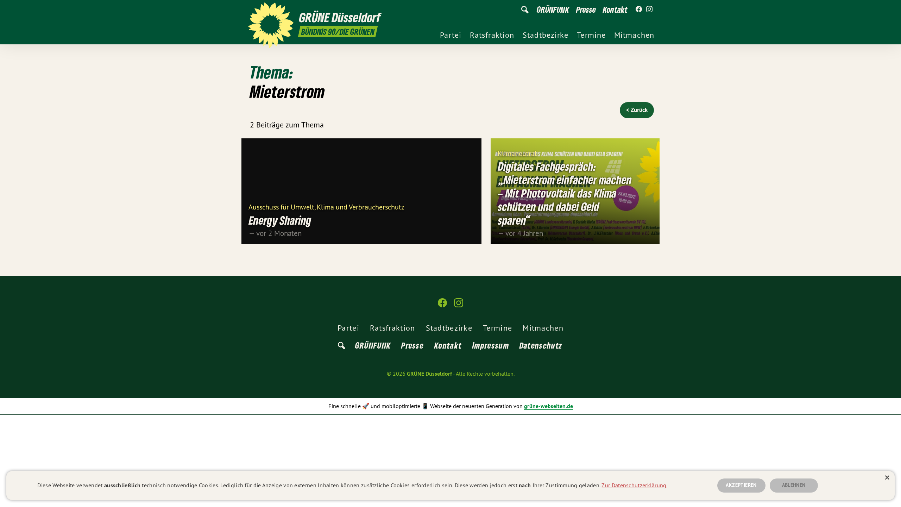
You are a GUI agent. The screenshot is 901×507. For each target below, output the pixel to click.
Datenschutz (540, 345)
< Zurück (637, 110)
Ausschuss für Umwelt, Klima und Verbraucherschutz (326, 206)
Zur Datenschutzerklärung (633, 485)
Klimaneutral (517, 153)
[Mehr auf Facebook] (639, 9)
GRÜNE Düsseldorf (429, 373)
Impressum (490, 345)
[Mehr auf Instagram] (649, 9)
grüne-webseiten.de (548, 406)
